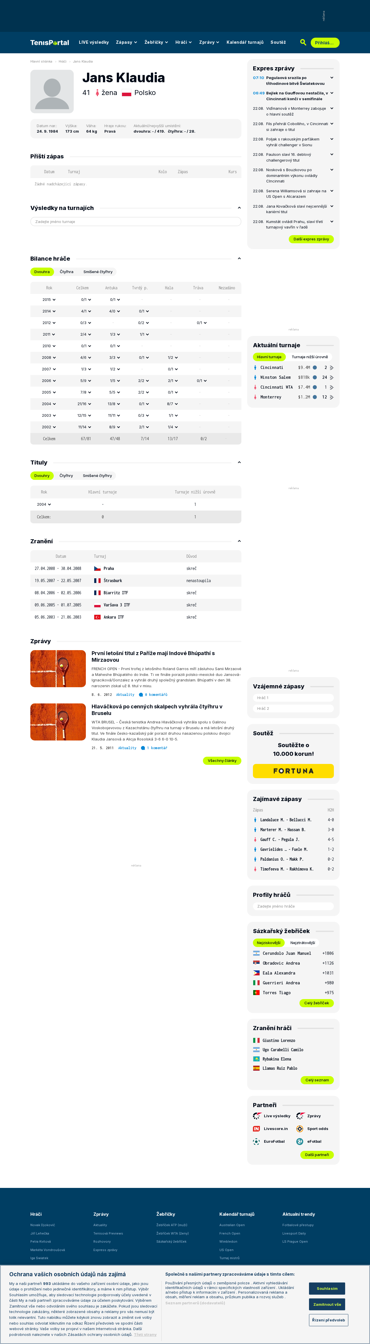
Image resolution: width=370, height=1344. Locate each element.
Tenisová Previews (108, 1233)
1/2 (170, 357)
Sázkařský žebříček (171, 1241)
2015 (46, 299)
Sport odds (317, 1128)
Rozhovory (102, 1241)
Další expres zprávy (311, 239)
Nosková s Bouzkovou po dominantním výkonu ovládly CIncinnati (291, 175)
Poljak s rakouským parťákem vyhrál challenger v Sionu (292, 142)
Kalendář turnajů (245, 42)
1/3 (112, 334)
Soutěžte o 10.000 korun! (293, 749)
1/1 (142, 334)
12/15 (81, 415)
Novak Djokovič (42, 1225)
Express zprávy (105, 1250)
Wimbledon (228, 1241)
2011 (46, 334)
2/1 (170, 380)
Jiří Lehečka (39, 1233)
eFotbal (314, 1141)
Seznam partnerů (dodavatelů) (195, 1303)
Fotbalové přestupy (298, 1225)
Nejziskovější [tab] (268, 942)
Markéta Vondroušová (47, 1250)
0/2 (141, 322)
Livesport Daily (294, 1233)
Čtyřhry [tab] (66, 475)
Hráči (181, 42)
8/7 (170, 403)
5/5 (112, 392)
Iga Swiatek (39, 1258)
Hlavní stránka (41, 61)
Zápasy (124, 42)
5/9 (83, 380)
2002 (46, 427)
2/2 (141, 380)
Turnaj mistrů (229, 1258)
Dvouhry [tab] (41, 475)
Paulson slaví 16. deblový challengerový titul (288, 157)
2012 (46, 322)
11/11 (111, 415)
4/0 (112, 311)
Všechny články (222, 760)
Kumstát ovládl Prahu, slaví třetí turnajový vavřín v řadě (294, 224)
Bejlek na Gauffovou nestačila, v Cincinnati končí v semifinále (297, 96)
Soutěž (278, 42)
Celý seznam (317, 1080)
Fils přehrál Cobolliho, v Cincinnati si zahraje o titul (297, 126)
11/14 (82, 427)
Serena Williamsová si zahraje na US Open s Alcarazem (296, 194)
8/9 (112, 427)
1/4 (170, 427)
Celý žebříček (316, 1003)
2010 (46, 345)
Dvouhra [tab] (42, 271)
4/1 (83, 311)
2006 (46, 380)
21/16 (81, 403)
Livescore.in (276, 1128)
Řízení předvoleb (328, 1320)
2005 (46, 392)
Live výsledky (277, 1115)
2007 (46, 369)
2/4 (83, 334)
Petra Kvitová (40, 1241)
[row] (135, 300)
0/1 (83, 299)
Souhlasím (327, 1288)
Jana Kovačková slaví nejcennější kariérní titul (296, 209)
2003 (46, 415)
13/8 (111, 403)
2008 (46, 357)
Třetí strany (145, 1334)
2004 (46, 403)
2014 (46, 311)
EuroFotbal (274, 1141)
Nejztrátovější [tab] (303, 942)
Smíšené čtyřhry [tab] (98, 271)
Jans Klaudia (83, 61)
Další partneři (317, 1154)
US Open (226, 1250)
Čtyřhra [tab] (66, 271)
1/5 (112, 380)
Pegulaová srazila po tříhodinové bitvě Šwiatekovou (295, 80)
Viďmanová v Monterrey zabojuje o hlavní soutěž (296, 111)
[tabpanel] (135, 363)
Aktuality (125, 694)
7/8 (83, 392)
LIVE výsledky (94, 42)
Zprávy (206, 42)
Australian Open (232, 1225)
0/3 (83, 322)
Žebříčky (154, 42)
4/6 (83, 357)
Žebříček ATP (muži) (171, 1225)
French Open (229, 1233)
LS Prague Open (295, 1241)
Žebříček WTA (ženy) (172, 1233)
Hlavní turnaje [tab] (269, 356)
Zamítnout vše (327, 1304)
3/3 (112, 357)
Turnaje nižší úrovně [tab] (310, 356)
